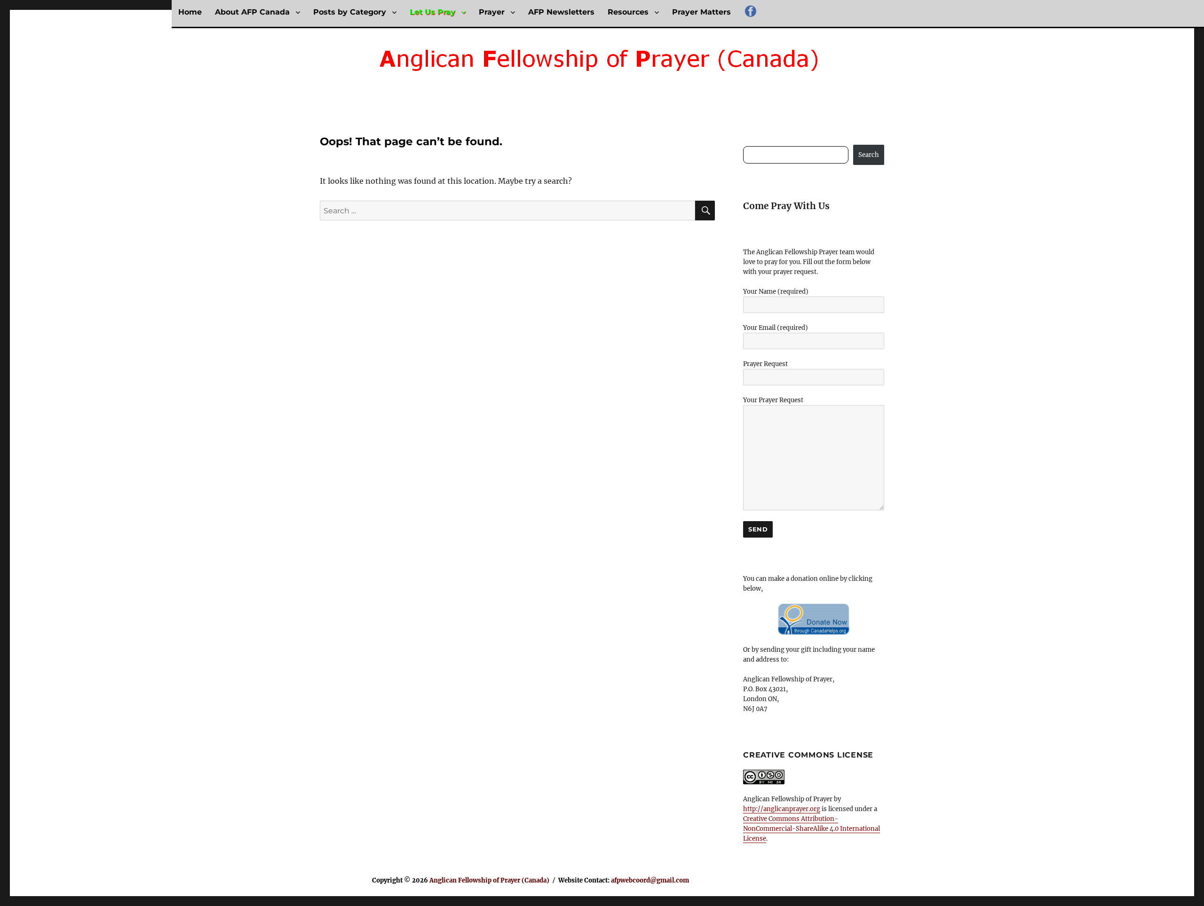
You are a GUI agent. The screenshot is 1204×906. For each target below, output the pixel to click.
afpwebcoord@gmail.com (650, 880)
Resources (628, 12)
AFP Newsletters (561, 12)
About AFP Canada (252, 12)
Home (190, 12)
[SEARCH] (705, 210)
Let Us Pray (432, 12)
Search (868, 155)
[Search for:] (507, 210)
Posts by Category (349, 12)
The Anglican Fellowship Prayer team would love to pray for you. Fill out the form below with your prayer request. (808, 262)
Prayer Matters (701, 12)
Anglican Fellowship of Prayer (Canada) (489, 880)
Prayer (492, 12)
